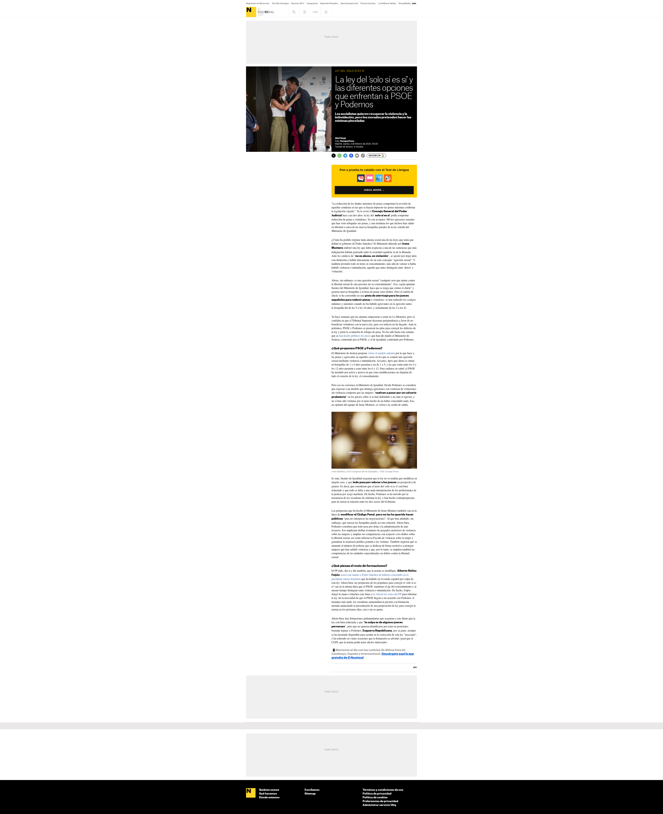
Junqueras (312, 3)
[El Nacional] (251, 12)
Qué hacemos (268, 793)
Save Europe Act (349, 3)
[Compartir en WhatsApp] (339, 156)
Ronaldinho (404, 3)
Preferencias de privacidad (380, 801)
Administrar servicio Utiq (379, 805)
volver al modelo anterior (381, 353)
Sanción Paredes (329, 3)
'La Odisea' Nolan (387, 3)
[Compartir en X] (334, 156)
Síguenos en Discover (257, 3)
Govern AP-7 (297, 3)
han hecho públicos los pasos (355, 335)
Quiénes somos (269, 790)
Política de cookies (375, 797)
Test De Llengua (280, 3)
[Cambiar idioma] (315, 12)
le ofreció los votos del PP (387, 594)
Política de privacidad (377, 793)
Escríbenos (312, 790)
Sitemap (310, 793)
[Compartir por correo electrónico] (357, 156)
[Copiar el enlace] (363, 156)
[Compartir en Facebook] (351, 156)
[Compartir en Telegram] (345, 156)
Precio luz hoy (368, 3)
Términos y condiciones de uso (383, 790)
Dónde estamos (269, 797)
